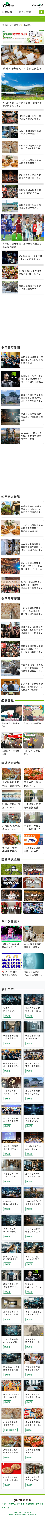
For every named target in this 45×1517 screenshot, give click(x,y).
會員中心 (12, 1504)
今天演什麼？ (10, 921)
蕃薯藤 (8, 4)
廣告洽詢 (5, 1508)
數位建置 (39, 1504)
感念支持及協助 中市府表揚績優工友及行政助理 (10, 1121)
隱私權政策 (30, 1504)
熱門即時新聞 (10, 347)
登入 (34, 5)
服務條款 (20, 1504)
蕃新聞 (7, 1016)
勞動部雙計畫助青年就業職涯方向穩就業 (32, 1370)
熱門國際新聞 (10, 598)
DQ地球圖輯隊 (10, 1430)
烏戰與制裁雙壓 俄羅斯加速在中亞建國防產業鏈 (32, 1232)
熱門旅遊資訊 (10, 497)
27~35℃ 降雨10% (20, 25)
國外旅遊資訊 (10, 763)
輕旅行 (29, 1430)
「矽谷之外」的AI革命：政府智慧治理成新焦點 (10, 1176)
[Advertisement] (22, 321)
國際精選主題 (10, 859)
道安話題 (7, 700)
